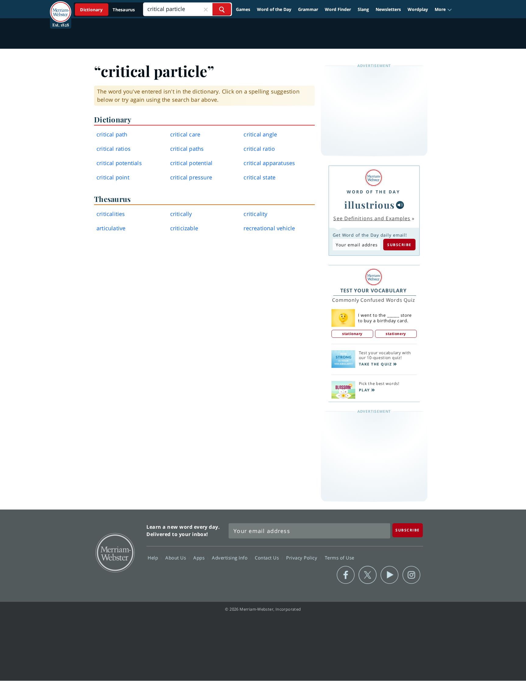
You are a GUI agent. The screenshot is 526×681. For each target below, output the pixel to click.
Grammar (308, 9)
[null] (400, 205)
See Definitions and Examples (371, 218)
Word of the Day (274, 9)
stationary (352, 333)
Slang (363, 9)
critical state (259, 177)
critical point (112, 177)
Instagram (411, 575)
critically (181, 213)
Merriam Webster (115, 552)
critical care (185, 134)
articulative (110, 228)
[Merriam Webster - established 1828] (60, 7)
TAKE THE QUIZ (375, 364)
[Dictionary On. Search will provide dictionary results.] (108, 9)
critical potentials (119, 163)
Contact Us (267, 557)
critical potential (191, 163)
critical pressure (191, 177)
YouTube (389, 575)
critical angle (260, 134)
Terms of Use (339, 557)
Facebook (346, 575)
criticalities (110, 213)
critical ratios (113, 148)
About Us (176, 557)
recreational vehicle (269, 228)
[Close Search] (206, 9)
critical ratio (259, 148)
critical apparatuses (269, 163)
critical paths (187, 148)
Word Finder (338, 9)
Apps (199, 557)
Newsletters (388, 9)
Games (243, 9)
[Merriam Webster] (373, 177)
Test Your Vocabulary (373, 290)
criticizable (184, 228)
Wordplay (418, 9)
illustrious (369, 204)
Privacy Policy (302, 557)
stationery (396, 333)
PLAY (364, 390)
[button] (443, 9)
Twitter (368, 575)
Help (154, 557)
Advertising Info (230, 557)
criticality (255, 213)
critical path (112, 134)
